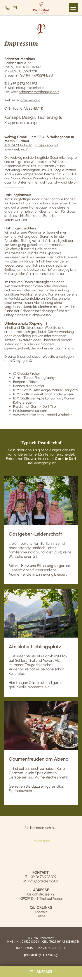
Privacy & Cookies (52, 948)
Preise (41, 916)
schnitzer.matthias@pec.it (39, 92)
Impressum (24, 948)
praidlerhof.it (30, 100)
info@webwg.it (46, 145)
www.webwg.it (16, 149)
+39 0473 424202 (18, 145)
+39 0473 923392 (23, 84)
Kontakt (41, 912)
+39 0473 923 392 (43, 877)
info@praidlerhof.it (30, 88)
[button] (73, 7)
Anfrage (44, 972)
